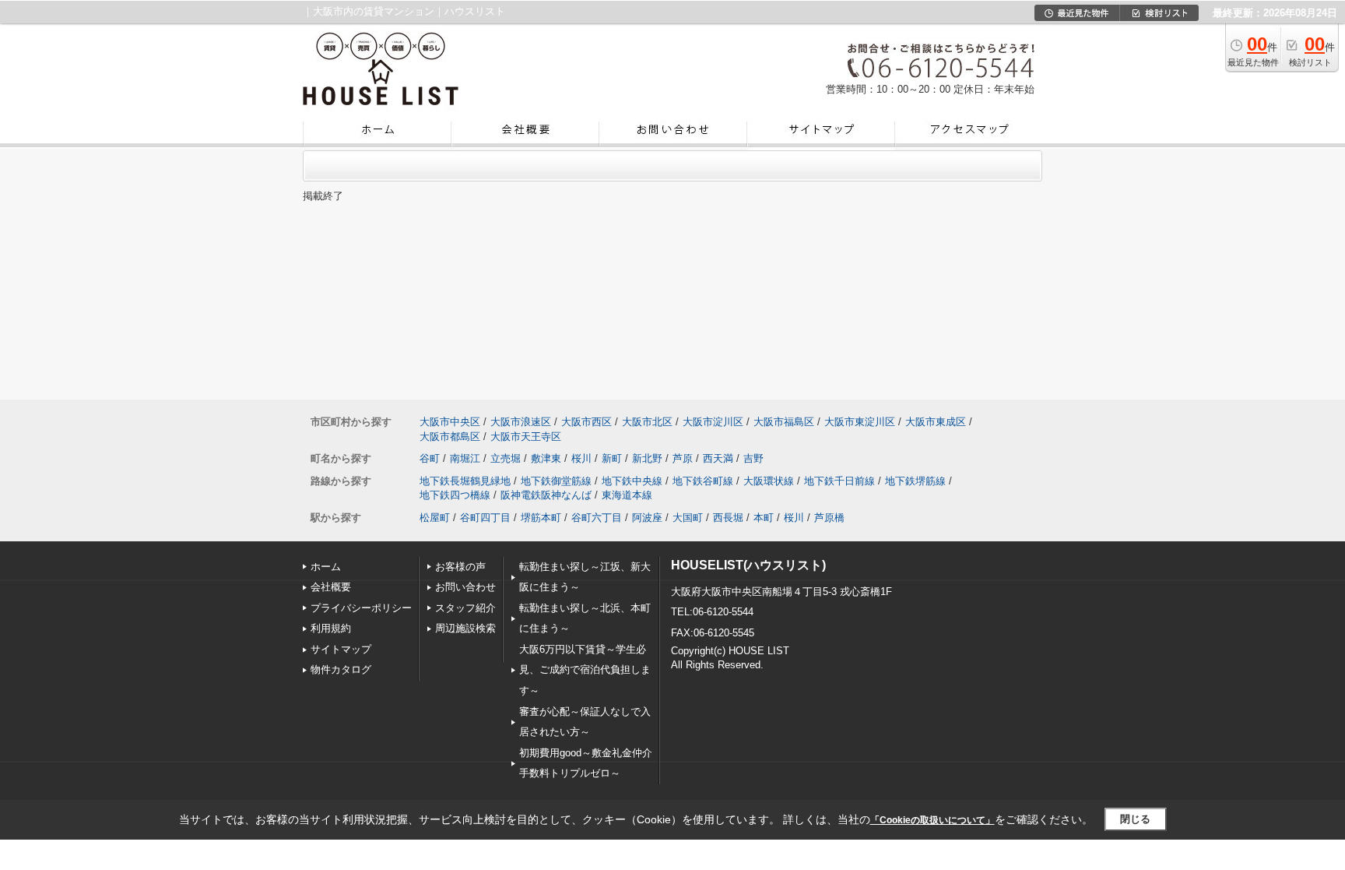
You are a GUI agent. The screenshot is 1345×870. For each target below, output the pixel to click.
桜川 (581, 458)
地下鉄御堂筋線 (556, 481)
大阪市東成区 (935, 422)
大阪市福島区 (783, 422)
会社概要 (331, 587)
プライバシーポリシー (361, 608)
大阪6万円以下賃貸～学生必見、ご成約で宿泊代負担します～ (585, 669)
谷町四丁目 (485, 517)
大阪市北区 (647, 422)
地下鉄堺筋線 (915, 481)
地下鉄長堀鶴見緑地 (465, 481)
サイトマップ (341, 649)
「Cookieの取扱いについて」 (932, 820)
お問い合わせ (465, 587)
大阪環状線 (768, 481)
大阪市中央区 (450, 422)
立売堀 (505, 458)
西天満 (718, 458)
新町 (612, 458)
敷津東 (546, 458)
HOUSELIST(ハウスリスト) (748, 565)
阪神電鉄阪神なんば (546, 495)
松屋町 (435, 517)
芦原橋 (829, 517)
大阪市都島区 (450, 436)
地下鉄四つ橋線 (455, 495)
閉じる (1135, 819)
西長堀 (728, 517)
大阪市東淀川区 (859, 422)
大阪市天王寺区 (525, 436)
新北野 (647, 458)
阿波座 (647, 517)
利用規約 (331, 628)
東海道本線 (627, 495)
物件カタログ (341, 669)
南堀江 (465, 458)
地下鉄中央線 (632, 481)
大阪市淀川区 (713, 422)
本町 (763, 517)
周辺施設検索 (465, 628)
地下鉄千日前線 (839, 481)
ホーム (326, 566)
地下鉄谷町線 (702, 481)
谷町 (430, 458)
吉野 (753, 458)
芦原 (682, 458)
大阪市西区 (586, 422)
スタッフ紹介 (465, 608)
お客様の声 (460, 566)
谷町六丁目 (596, 517)
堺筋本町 (541, 517)
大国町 (687, 517)
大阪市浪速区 (520, 422)
